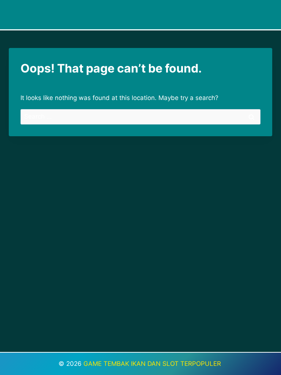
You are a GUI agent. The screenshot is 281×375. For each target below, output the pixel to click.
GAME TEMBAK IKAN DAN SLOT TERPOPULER (153, 363)
